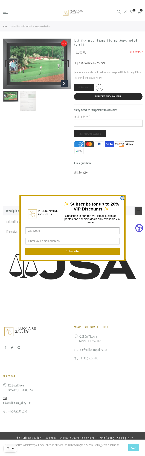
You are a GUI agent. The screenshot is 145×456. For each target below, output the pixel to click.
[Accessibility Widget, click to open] (139, 228)
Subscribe (72, 251)
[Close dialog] (122, 198)
